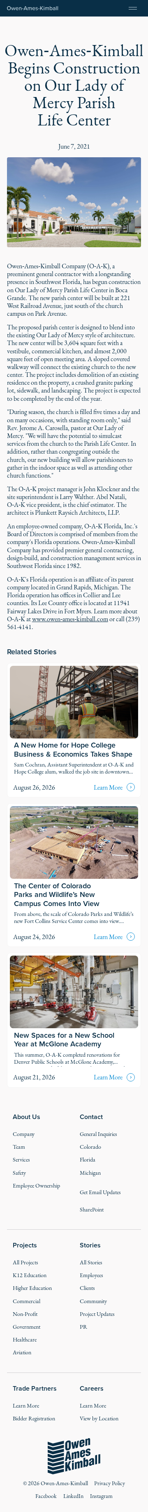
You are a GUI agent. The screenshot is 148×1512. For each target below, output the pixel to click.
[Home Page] (32, 8)
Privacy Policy (109, 1483)
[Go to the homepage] (74, 1456)
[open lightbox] (74, 202)
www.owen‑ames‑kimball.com (70, 619)
